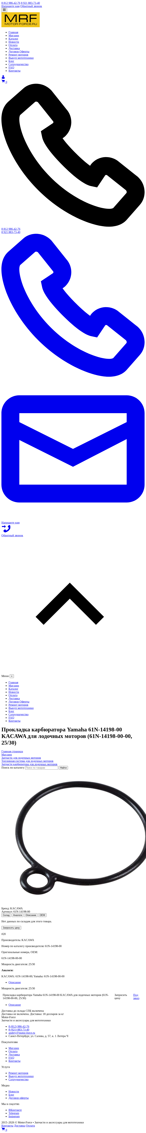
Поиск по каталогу (12, 767)
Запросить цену (11, 927)
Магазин (14, 1048)
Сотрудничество (18, 1079)
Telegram (14, 1113)
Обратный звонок (31, 6)
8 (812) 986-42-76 (19, 1026)
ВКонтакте (15, 1109)
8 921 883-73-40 (30, 2)
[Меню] (4, 10)
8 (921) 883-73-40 (19, 1029)
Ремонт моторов (18, 1073)
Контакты (14, 1060)
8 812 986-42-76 (10, 2)
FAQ (11, 1057)
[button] (73, 605)
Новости (14, 1091)
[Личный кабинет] (3, 77)
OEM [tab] (42, 915)
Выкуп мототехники (21, 1076)
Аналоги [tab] (17, 915)
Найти (63, 767)
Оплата (13, 1051)
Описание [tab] (31, 915)
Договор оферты (19, 1097)
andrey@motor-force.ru (22, 1032)
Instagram (14, 1116)
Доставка (14, 1054)
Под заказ (136, 996)
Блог (11, 1094)
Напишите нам (10, 6)
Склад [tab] (6, 915)
